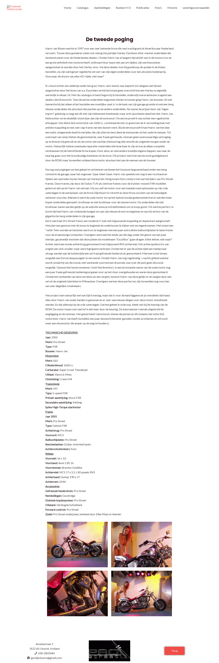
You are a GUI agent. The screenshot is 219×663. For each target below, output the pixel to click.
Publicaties (142, 7)
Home (67, 7)
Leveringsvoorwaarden (196, 7)
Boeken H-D (123, 7)
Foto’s (158, 7)
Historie (172, 7)
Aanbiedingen (102, 7)
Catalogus (83, 7)
